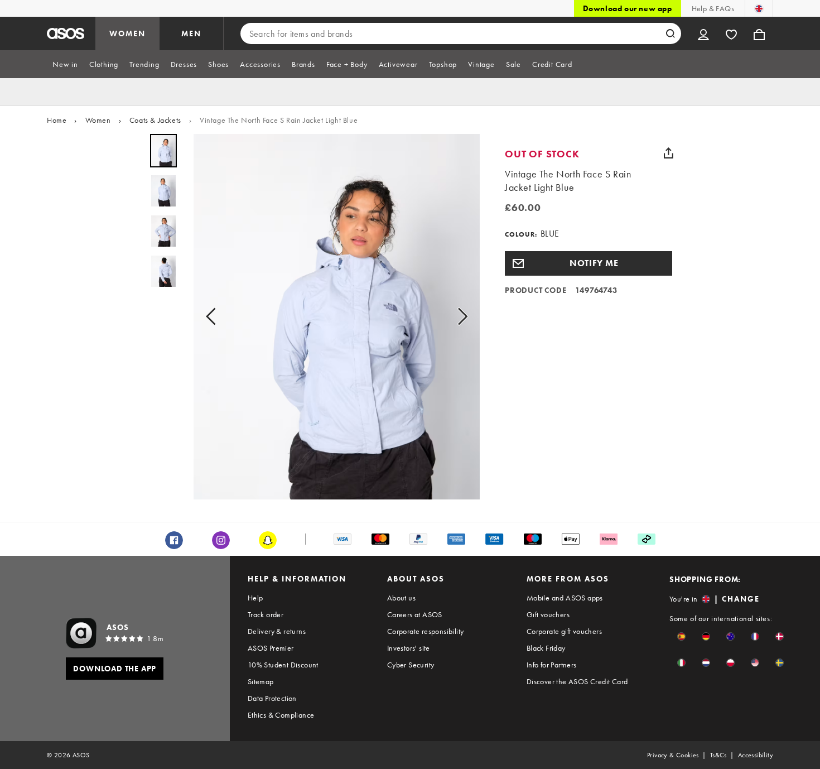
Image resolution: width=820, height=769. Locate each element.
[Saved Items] (731, 33)
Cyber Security (411, 665)
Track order (265, 614)
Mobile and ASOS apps (565, 598)
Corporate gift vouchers (564, 631)
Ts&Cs (718, 755)
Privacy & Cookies (673, 755)
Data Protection (272, 698)
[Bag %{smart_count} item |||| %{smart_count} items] (759, 33)
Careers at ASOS (414, 614)
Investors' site (408, 648)
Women (98, 120)
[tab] (65, 64)
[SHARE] (668, 153)
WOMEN (127, 33)
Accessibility (755, 755)
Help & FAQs (713, 8)
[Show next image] (459, 317)
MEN (191, 33)
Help (255, 598)
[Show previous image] (214, 317)
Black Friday (546, 648)
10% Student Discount (283, 665)
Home (56, 120)
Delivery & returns (277, 631)
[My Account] (703, 33)
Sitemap (261, 681)
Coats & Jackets (155, 120)
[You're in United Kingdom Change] (759, 8)
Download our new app (627, 8)
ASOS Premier (271, 648)
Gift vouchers (548, 614)
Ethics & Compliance (281, 715)
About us (401, 598)
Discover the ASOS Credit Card (577, 681)
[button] (588, 263)
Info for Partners (552, 665)
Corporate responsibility (425, 631)
